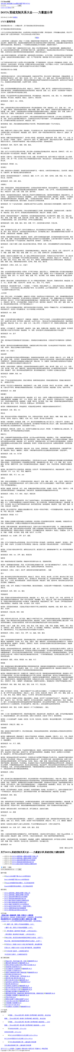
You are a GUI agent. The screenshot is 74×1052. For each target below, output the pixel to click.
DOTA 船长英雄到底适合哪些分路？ (15, 902)
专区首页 (3, 3)
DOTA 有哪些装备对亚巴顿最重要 (15, 908)
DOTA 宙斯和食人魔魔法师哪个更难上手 (25, 856)
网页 (4, 867)
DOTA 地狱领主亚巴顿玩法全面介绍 (15, 910)
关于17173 (4, 1048)
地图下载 (22, 3)
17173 (2, 7)
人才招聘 (11, 1048)
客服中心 (38, 1048)
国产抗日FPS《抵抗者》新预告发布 (12, 917)
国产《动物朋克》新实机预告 (32, 917)
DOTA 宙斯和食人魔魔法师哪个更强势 (24, 858)
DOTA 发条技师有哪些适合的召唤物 (23, 860)
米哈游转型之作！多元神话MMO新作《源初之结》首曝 (18, 919)
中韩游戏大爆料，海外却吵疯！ (32, 921)
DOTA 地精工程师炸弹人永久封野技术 (16, 904)
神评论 (15, 17)
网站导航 (45, 1048)
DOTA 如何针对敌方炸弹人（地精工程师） (18, 906)
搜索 (19, 5)
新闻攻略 (10, 3)
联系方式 (31, 1048)
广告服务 (18, 1048)
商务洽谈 (25, 1048)
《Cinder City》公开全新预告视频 (11, 921)
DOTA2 (27, 3)
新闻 (9, 867)
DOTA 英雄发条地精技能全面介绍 (23, 862)
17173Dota (8, 7)
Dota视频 (16, 3)
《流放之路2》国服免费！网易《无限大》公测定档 (17, 915)
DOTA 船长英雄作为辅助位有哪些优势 (24, 864)
